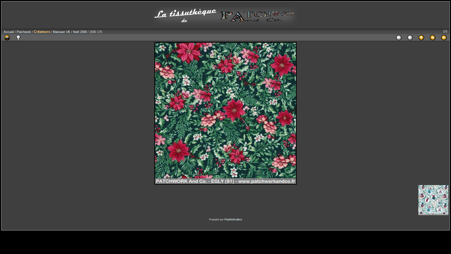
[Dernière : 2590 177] (444, 37)
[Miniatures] (421, 37)
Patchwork (24, 32)
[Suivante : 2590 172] (432, 37)
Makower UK (61, 32)
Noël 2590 (80, 32)
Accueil (9, 32)
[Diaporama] (7, 37)
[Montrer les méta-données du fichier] (18, 37)
